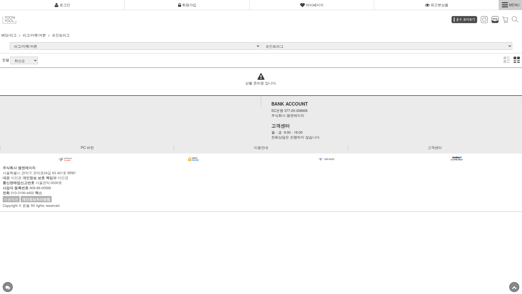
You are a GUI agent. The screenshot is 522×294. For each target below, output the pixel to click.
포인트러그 (61, 35)
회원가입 (188, 4)
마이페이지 (314, 4)
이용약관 (11, 199)
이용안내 (261, 147)
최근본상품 (439, 4)
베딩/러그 (9, 35)
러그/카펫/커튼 (34, 35)
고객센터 (435, 147)
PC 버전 (87, 147)
